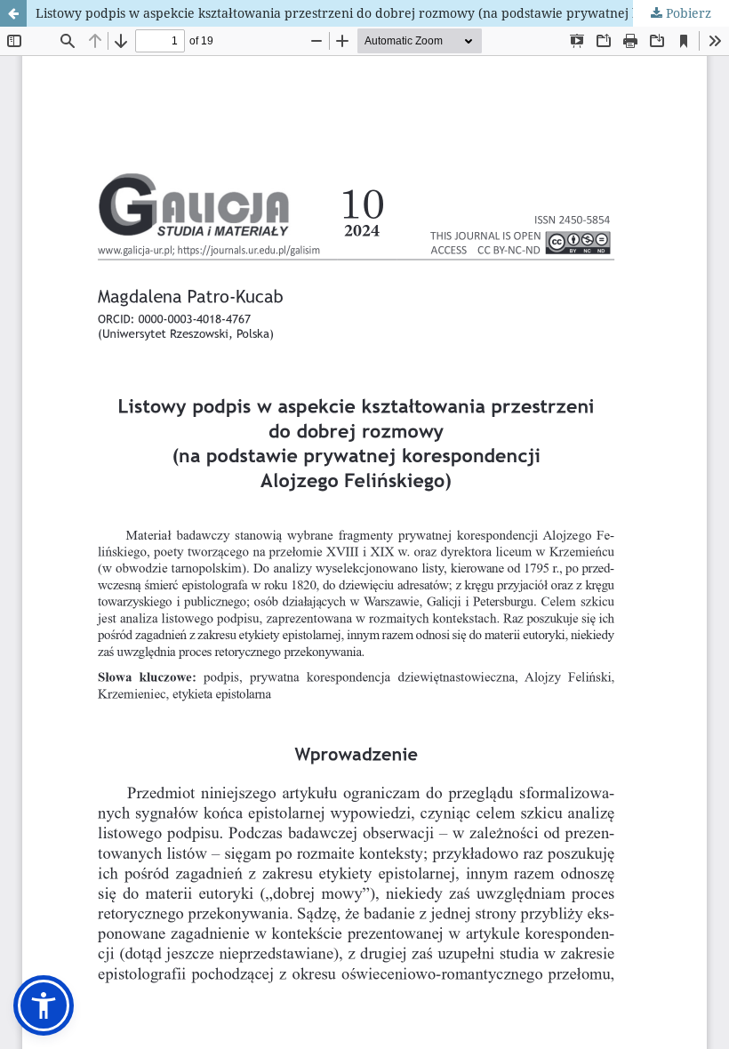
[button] (43, 1005)
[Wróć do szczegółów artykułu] (13, 13)
